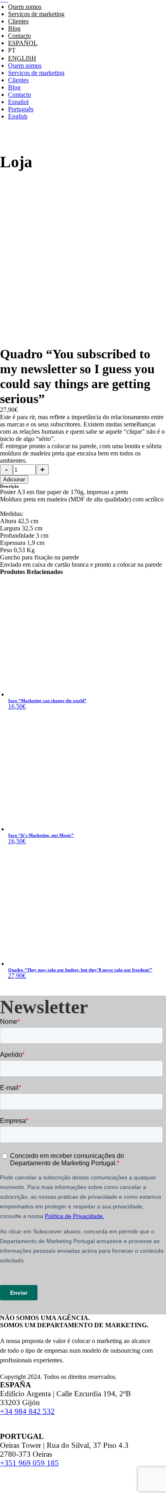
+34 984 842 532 (27, 1411)
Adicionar (14, 479)
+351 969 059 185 (29, 1463)
